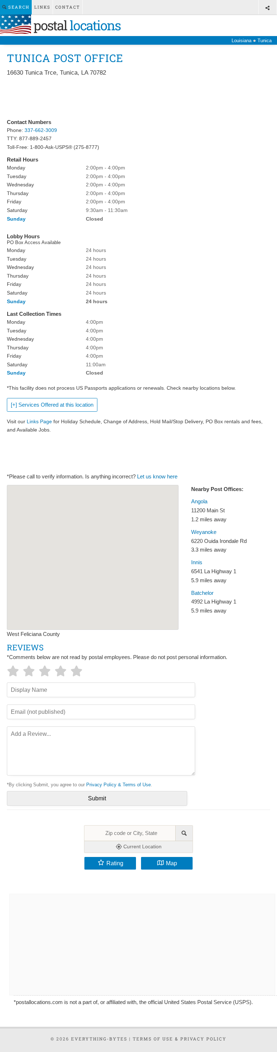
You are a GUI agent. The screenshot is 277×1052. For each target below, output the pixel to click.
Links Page (39, 421)
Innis (196, 562)
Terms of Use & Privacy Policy (180, 1039)
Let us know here (157, 476)
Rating (114, 863)
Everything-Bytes (99, 1039)
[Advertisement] (138, 98)
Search (18, 7)
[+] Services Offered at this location (52, 405)
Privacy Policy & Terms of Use (118, 784)
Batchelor (202, 593)
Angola (199, 501)
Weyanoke (203, 532)
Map (171, 863)
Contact (67, 7)
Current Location (142, 846)
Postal (75, 25)
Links (42, 7)
